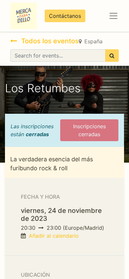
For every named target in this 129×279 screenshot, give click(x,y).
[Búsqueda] (112, 55)
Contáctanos (65, 16)
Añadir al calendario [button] (54, 235)
